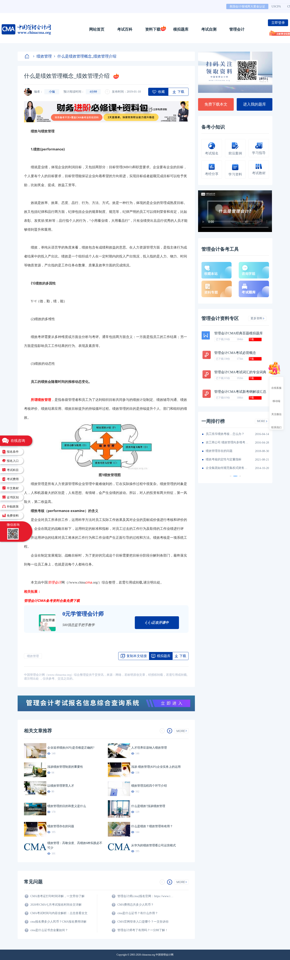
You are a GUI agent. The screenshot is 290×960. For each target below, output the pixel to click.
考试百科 (124, 29)
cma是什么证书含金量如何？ (49, 930)
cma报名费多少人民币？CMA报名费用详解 (58, 921)
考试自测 (209, 29)
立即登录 (278, 22)
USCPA (276, 6)
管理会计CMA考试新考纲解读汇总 (240, 391)
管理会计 (237, 29)
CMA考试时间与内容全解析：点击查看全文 (58, 913)
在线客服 (276, 387)
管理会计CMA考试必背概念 (235, 353)
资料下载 (152, 29)
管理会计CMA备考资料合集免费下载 (52, 600)
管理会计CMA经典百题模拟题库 (238, 333)
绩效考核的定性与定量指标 (223, 459)
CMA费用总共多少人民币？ (135, 904)
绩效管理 (44, 56)
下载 (251, 339)
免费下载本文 (215, 104)
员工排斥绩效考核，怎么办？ (225, 433)
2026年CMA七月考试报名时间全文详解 (56, 904)
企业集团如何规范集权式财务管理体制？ (227, 467)
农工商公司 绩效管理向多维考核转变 (227, 442)
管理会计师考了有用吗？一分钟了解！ (142, 930)
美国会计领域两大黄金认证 (247, 6)
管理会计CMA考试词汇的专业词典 (240, 372)
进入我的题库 (254, 104)
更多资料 (256, 318)
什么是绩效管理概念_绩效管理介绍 (86, 56)
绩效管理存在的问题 (219, 450)
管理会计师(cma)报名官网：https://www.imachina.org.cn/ (146, 896)
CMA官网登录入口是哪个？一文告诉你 (143, 921)
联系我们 (276, 427)
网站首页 (96, 29)
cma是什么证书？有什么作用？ (137, 913)
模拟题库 (181, 29)
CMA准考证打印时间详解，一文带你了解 (57, 896)
